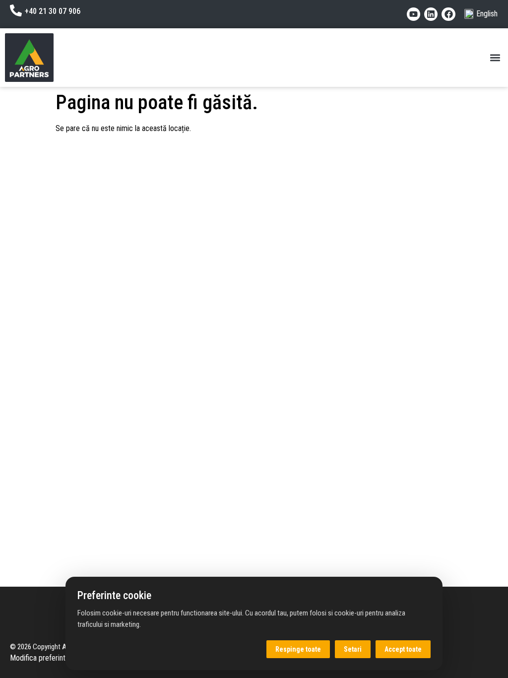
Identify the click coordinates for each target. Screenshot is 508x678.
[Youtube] (413, 14)
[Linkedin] (431, 14)
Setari (353, 649)
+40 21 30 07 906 (52, 11)
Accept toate (403, 649)
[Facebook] (448, 14)
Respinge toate (298, 649)
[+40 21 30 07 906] (16, 10)
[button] (495, 58)
